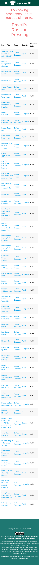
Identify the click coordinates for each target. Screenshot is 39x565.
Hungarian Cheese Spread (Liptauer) (6, 309)
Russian (24, 64)
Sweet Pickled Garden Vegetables (6, 299)
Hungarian (25, 114)
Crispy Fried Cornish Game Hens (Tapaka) (6, 495)
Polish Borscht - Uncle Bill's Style (6, 367)
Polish (24, 54)
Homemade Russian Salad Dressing (6, 105)
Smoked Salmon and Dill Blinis (6, 377)
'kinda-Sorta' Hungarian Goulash (5, 453)
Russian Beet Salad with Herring (6, 357)
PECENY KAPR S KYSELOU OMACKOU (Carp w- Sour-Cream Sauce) (6, 422)
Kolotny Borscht (6, 80)
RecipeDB (23, 3)
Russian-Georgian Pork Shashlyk (6, 64)
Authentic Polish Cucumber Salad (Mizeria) (7, 54)
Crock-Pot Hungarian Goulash (5, 258)
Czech (24, 423)
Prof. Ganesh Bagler (22, 558)
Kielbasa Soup (6, 341)
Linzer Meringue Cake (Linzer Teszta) (7, 443)
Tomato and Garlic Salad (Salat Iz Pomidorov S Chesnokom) (5, 213)
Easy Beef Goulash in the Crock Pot (6, 463)
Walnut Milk (5, 194)
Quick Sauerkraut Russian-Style (6, 395)
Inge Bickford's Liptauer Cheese (6, 145)
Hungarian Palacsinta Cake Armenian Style (7, 175)
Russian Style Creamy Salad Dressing (6, 238)
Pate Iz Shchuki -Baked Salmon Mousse (6, 473)
